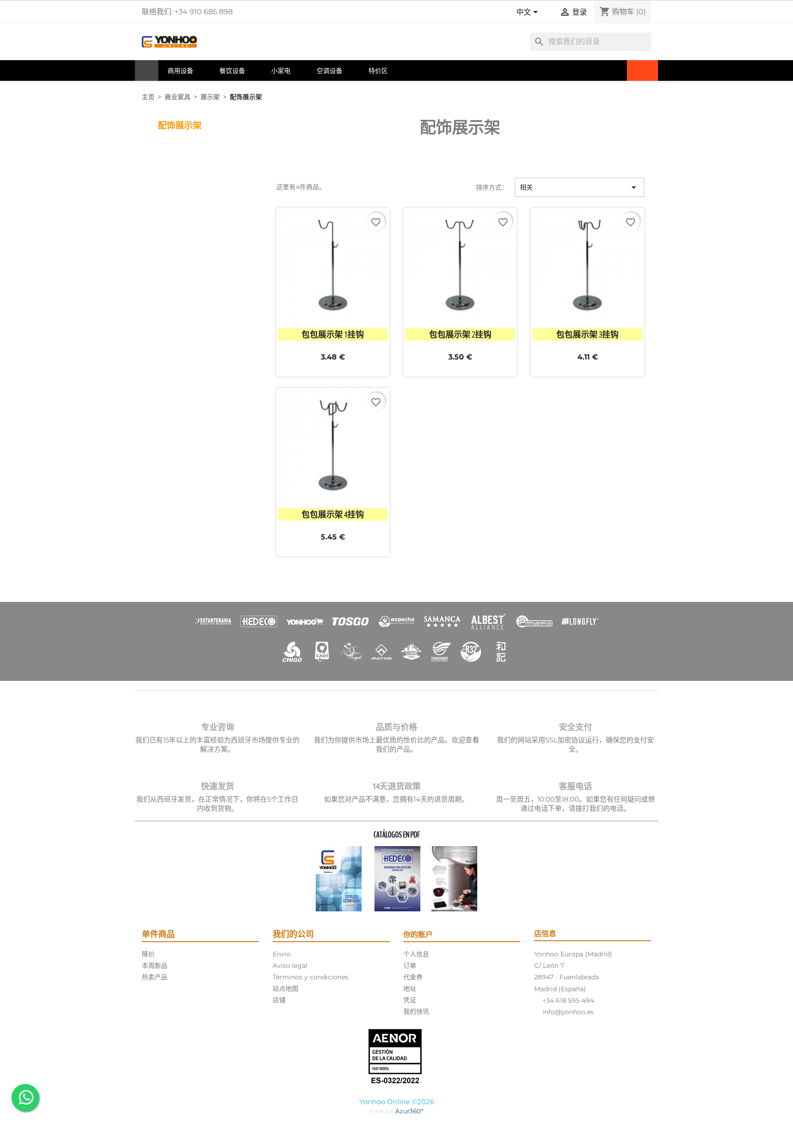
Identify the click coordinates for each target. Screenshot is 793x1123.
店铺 (279, 1000)
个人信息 (416, 954)
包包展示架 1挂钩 (333, 334)
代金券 (413, 977)
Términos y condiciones (310, 977)
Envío (281, 954)
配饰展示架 (179, 125)
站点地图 (285, 988)
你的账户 (418, 934)
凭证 (409, 1000)
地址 (409, 988)
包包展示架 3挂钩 (587, 334)
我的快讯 (416, 1011)
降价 (148, 954)
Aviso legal (290, 965)
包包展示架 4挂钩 (333, 514)
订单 (409, 965)
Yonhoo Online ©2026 (396, 1101)
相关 (579, 187)
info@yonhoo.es (568, 1012)
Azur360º (409, 1111)
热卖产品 (155, 977)
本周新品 (155, 965)
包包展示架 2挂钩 (460, 334)
